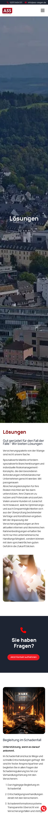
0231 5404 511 (16, 3)
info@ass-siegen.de (37, 3)
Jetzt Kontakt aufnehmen (23, 657)
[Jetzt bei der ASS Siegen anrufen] (44, 809)
